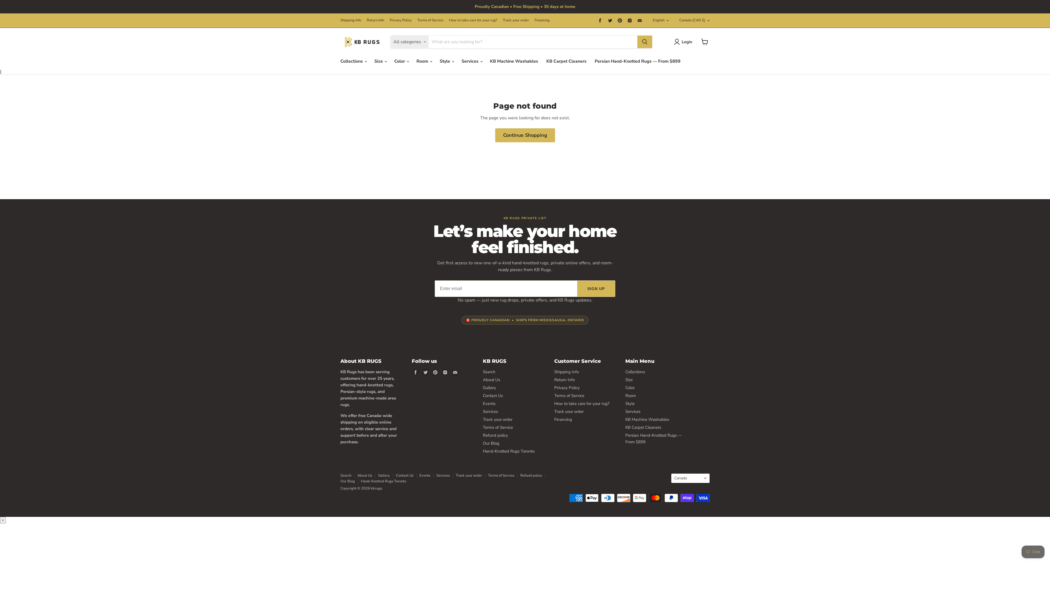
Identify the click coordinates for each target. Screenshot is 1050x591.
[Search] (644, 42)
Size (379, 61)
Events (489, 403)
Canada (692, 20)
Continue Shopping (525, 135)
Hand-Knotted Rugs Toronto (509, 451)
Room (422, 61)
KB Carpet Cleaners (566, 61)
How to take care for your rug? (473, 20)
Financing (542, 20)
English (658, 20)
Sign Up (596, 288)
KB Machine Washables (514, 61)
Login (687, 42)
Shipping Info (350, 20)
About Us (491, 380)
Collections (352, 61)
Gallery (489, 387)
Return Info (375, 20)
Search (489, 372)
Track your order (516, 20)
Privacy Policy (401, 20)
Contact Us (493, 395)
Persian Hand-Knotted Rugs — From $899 (638, 61)
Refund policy (495, 435)
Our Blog (491, 443)
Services (471, 61)
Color (400, 61)
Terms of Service (430, 20)
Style (445, 61)
